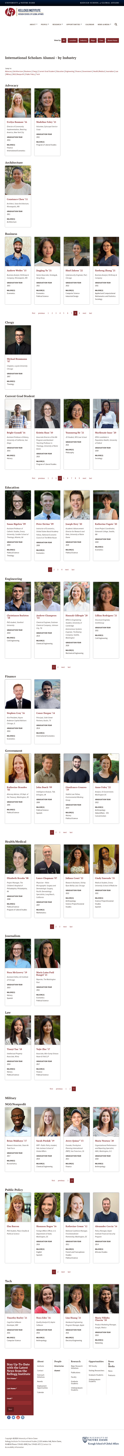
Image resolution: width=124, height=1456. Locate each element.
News (110, 1371)
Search (116, 25)
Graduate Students (74, 1382)
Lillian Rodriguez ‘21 (106, 615)
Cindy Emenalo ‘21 (105, 878)
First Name (12, 1378)
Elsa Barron (13, 1226)
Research (57, 24)
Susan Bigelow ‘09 (16, 523)
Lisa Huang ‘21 (73, 1317)
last (90, 313)
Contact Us (47, 1444)
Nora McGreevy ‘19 (17, 972)
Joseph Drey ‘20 (74, 523)
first (33, 313)
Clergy (34, 71)
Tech (38, 74)
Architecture (18, 71)
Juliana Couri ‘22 (74, 878)
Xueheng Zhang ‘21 (105, 270)
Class (101, 40)
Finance (78, 71)
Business (27, 71)
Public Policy (30, 74)
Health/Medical (99, 71)
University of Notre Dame (28, 1438)
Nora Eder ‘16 (43, 1317)
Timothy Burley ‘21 (17, 1317)
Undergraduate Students (77, 1389)
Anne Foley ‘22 (103, 787)
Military (8, 74)
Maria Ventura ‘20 (104, 1140)
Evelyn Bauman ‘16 (17, 121)
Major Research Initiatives (77, 1367)
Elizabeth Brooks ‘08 (17, 878)
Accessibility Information (14, 1447)
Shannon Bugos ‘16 (46, 1226)
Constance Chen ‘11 (17, 199)
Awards (40, 1381)
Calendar (89, 24)
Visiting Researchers (96, 1370)
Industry (83, 40)
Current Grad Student (47, 71)
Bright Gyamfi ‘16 (16, 432)
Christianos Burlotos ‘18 (18, 616)
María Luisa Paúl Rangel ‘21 (45, 973)
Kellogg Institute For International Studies (21, 1441)
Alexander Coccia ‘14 (106, 1226)
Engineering (69, 71)
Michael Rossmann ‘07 (17, 360)
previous (41, 313)
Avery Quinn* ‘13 (74, 1140)
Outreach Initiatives (41, 1376)
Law (116, 71)
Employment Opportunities (42, 1387)
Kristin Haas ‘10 (44, 432)
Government (87, 71)
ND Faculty (93, 1366)
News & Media (104, 24)
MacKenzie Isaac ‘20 (105, 432)
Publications (75, 1372)
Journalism (110, 71)
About (33, 24)
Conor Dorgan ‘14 (45, 713)
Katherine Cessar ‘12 (76, 1226)
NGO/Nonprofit (18, 74)
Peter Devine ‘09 (45, 523)
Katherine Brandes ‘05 (17, 788)
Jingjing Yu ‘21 (44, 270)
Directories (59, 1366)
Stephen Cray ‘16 (16, 713)
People (44, 24)
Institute (40, 1366)
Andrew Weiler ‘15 (16, 270)
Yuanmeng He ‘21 (75, 432)
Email (9, 1398)
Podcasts (111, 1375)
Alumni (57, 1370)
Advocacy (8, 71)
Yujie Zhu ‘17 (43, 1049)
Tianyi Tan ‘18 (14, 1049)
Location (72, 40)
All (64, 40)
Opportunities (73, 24)
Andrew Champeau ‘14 (46, 616)
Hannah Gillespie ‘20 (77, 615)
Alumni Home (112, 40)
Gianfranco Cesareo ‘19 (76, 788)
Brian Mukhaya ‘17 (17, 1140)
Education (60, 71)
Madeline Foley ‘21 (46, 121)
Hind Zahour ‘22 (74, 270)
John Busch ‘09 (44, 787)
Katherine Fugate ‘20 (106, 523)
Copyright (9, 1438)
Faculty (73, 1377)
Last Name (12, 1388)
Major (93, 40)
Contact (40, 1370)
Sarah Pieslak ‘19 (45, 1140)
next (84, 313)
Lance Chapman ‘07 (46, 878)
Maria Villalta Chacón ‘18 (102, 1319)
